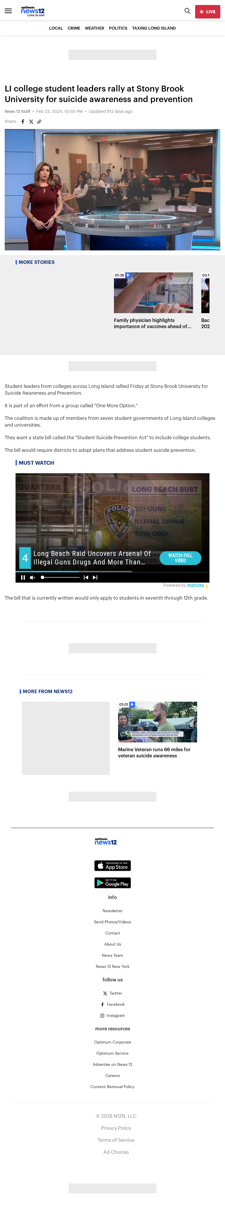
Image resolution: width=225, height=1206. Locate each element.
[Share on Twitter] (31, 121)
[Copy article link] (39, 121)
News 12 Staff (17, 112)
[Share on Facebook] (23, 121)
